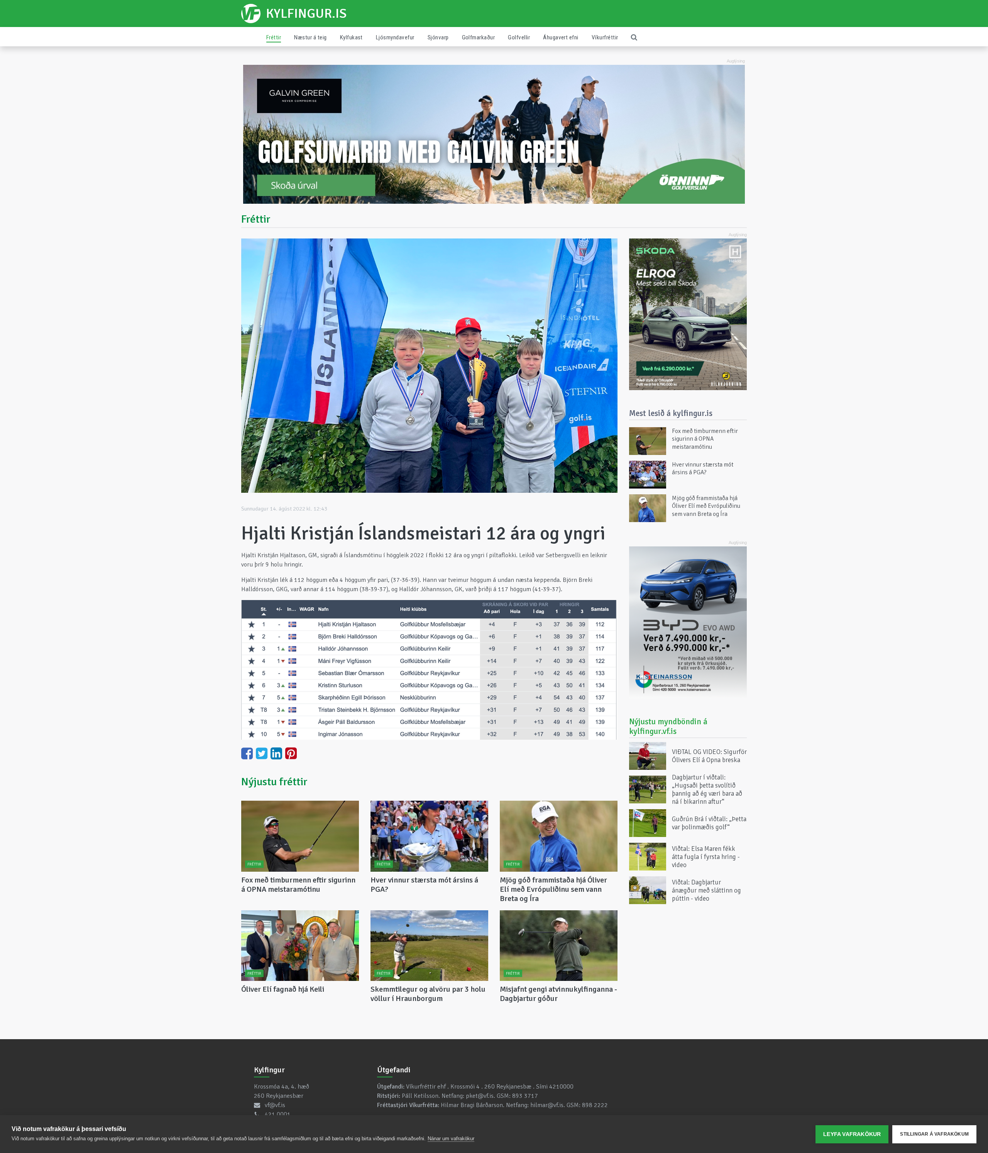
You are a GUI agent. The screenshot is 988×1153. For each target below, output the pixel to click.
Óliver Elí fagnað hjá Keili (282, 989)
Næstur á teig (310, 37)
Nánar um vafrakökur (451, 1138)
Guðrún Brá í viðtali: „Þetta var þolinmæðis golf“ (709, 823)
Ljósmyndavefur (395, 37)
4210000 (561, 1086)
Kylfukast (351, 37)
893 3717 (525, 1096)
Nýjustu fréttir (274, 781)
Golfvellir (519, 37)
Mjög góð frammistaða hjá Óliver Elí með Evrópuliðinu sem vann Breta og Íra (553, 889)
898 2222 (595, 1105)
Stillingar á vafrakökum (934, 1134)
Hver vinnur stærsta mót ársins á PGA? (424, 884)
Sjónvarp (438, 37)
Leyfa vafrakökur (852, 1134)
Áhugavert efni (561, 37)
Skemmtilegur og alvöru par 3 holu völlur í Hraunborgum (428, 993)
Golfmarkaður (478, 37)
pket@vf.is (480, 1096)
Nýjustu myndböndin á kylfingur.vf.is (668, 726)
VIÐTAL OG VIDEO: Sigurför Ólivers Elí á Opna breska (709, 756)
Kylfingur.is (306, 13)
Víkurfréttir (605, 37)
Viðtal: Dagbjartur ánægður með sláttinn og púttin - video (706, 890)
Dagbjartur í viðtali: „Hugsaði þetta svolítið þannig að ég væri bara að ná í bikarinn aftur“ (707, 789)
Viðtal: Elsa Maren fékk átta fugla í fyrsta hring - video (706, 856)
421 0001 (278, 1114)
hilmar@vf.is (546, 1105)
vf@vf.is (275, 1105)
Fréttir (273, 37)
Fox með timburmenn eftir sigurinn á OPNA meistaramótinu (298, 884)
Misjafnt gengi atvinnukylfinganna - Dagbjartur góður (558, 993)
